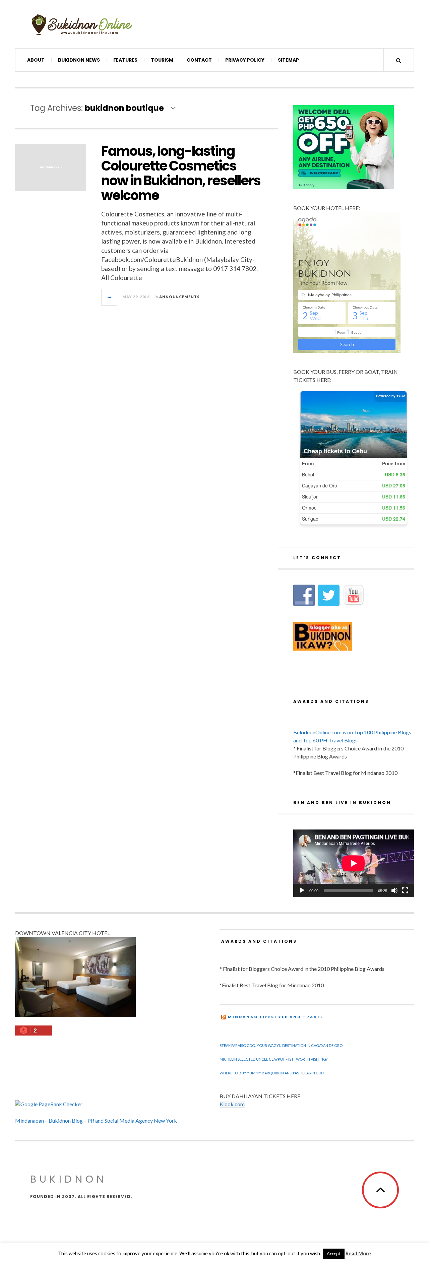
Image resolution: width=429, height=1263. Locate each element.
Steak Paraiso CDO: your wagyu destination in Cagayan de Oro (281, 1045)
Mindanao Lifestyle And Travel (275, 1016)
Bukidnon (68, 1179)
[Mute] (394, 890)
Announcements (179, 296)
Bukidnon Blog (66, 1120)
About (36, 60)
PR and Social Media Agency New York (132, 1120)
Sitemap (288, 60)
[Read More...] (110, 297)
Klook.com (232, 1104)
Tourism (162, 60)
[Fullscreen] (405, 890)
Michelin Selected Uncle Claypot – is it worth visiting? (273, 1059)
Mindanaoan (29, 1120)
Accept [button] (334, 1253)
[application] (353, 863)
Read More (358, 1253)
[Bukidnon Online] (82, 24)
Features (125, 60)
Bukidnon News (79, 60)
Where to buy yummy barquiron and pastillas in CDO (272, 1073)
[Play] (302, 890)
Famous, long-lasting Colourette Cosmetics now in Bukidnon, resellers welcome (180, 173)
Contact (199, 60)
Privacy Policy (244, 60)
